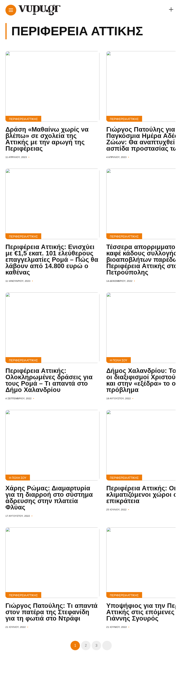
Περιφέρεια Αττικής (23, 119)
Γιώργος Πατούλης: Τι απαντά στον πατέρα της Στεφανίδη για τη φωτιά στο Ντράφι (51, 612)
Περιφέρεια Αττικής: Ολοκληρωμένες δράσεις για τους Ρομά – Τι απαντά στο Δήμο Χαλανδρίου (49, 380)
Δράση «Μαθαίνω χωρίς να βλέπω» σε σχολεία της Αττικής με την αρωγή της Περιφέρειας (47, 139)
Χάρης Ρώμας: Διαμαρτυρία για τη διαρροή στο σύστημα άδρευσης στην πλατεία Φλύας (49, 498)
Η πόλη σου (118, 360)
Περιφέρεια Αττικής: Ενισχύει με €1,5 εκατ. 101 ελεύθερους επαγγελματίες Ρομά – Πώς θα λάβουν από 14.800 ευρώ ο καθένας (51, 259)
